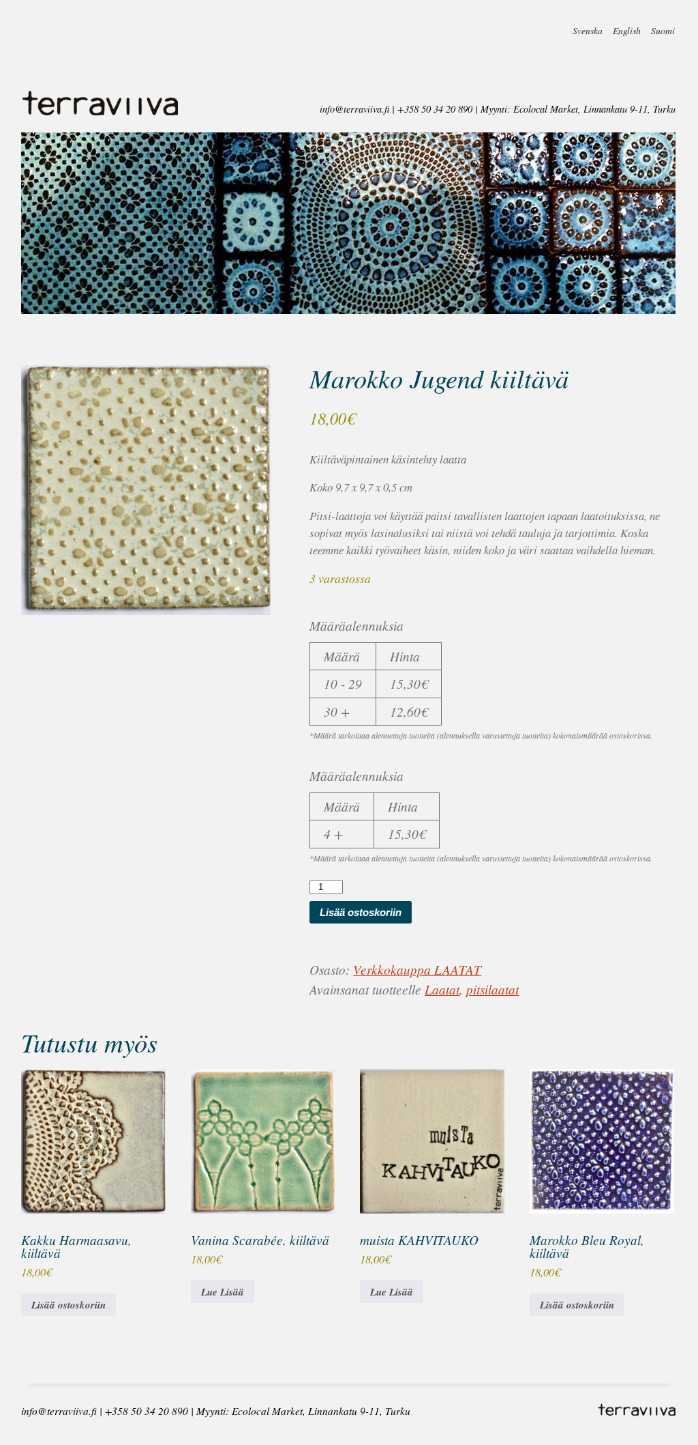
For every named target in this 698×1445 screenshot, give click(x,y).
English (627, 26)
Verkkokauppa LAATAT (417, 969)
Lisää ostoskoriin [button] (68, 1305)
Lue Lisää (222, 1292)
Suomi (663, 26)
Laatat (442, 989)
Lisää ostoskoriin (360, 912)
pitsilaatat (492, 989)
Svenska (588, 26)
